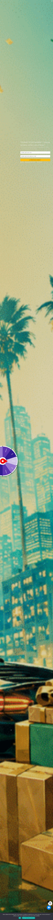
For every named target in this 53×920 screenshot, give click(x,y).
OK (19, 917)
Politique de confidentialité (28, 917)
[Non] (51, 916)
